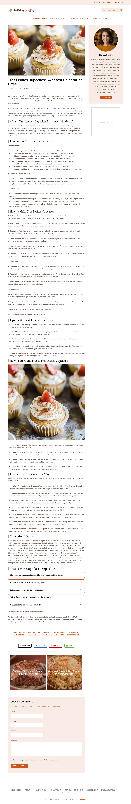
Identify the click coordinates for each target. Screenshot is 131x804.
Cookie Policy (92, 790)
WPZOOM (83, 800)
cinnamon (47, 632)
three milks (47, 635)
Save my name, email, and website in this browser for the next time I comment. (37, 760)
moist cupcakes (20, 635)
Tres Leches (59, 635)
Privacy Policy (118, 2)
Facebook (41, 646)
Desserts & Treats (79, 18)
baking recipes (19, 632)
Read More (105, 98)
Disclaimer (65, 793)
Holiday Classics (39, 18)
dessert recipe (59, 632)
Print (71, 646)
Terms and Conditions (74, 790)
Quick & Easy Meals (99, 18)
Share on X (26, 646)
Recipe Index (16, 790)
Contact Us (107, 2)
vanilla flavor (73, 635)
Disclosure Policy (108, 790)
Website (13, 731)
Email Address (16, 721)
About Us (97, 2)
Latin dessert (74, 632)
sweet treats (34, 635)
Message (14, 740)
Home (25, 18)
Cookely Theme (71, 800)
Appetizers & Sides (58, 18)
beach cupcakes (34, 632)
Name (13, 712)
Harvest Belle (32, 88)
